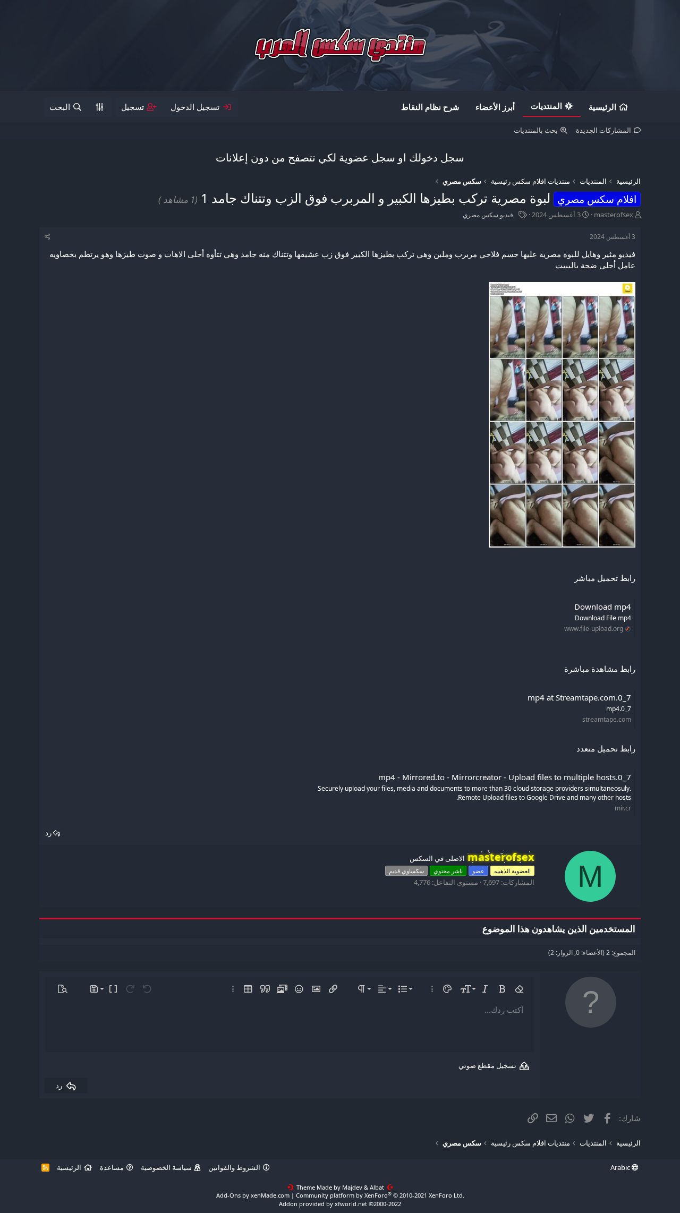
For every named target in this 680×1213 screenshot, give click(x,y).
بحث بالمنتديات (536, 130)
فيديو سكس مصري (488, 214)
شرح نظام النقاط (430, 106)
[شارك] (47, 237)
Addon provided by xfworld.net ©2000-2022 (340, 1204)
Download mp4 (602, 606)
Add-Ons (228, 1195)
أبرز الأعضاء (495, 106)
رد (48, 833)
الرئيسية (602, 106)
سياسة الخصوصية (166, 1167)
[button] (519, 988)
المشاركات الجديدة (603, 130)
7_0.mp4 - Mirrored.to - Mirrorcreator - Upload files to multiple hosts (504, 777)
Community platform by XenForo (380, 1195)
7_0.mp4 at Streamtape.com (579, 697)
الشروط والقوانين (234, 1167)
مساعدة (112, 1167)
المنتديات (546, 105)
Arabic (621, 1167)
